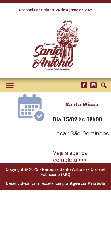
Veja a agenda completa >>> (70, 156)
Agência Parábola (87, 183)
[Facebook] (83, 85)
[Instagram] (93, 85)
